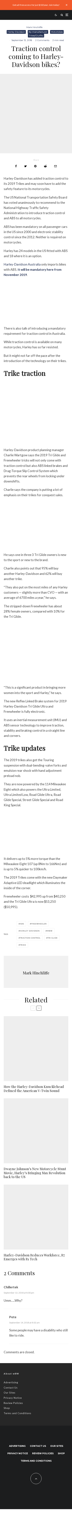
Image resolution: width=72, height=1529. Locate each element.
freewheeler (39, 924)
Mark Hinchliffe (34, 27)
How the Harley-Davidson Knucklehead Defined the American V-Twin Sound (34, 1089)
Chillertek (11, 1287)
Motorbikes (57, 31)
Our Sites (9, 1392)
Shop (7, 1408)
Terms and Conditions (17, 1413)
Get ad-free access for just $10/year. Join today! (36, 5)
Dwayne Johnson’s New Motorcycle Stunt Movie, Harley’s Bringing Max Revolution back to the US (35, 1173)
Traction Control (30, 938)
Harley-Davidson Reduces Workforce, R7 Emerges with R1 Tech (34, 1257)
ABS (22, 924)
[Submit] (45, 166)
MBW (49, 931)
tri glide (53, 938)
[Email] (55, 166)
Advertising (11, 1382)
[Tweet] (25, 166)
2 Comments (42, 40)
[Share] (16, 166)
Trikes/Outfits (36, 35)
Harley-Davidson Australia (22, 264)
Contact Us (11, 1387)
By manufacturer (38, 31)
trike (23, 945)
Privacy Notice (13, 1397)
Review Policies (13, 1403)
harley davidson (30, 931)
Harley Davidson (16, 31)
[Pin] (35, 166)
